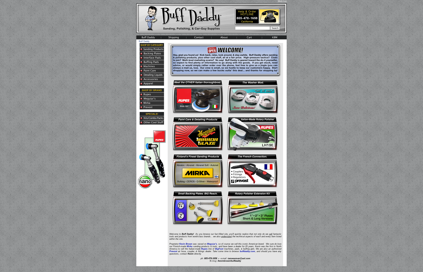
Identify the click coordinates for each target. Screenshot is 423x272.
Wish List (282, 1)
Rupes (204, 249)
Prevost (173, 251)
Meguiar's (212, 244)
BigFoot (219, 249)
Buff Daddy (144, 41)
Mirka (189, 246)
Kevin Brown (185, 244)
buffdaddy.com (247, 251)
